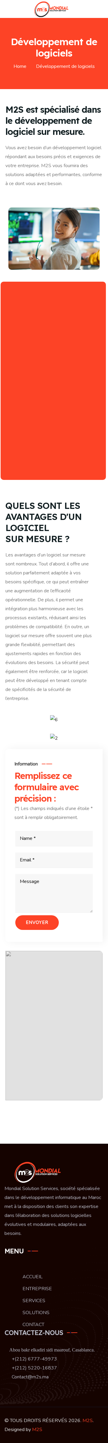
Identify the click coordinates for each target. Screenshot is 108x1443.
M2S (87, 1420)
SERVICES (33, 1300)
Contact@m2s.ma (29, 1377)
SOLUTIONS (36, 1312)
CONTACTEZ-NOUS (33, 1332)
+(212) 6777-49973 (33, 1359)
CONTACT (33, 1324)
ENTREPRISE (37, 1288)
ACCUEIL (32, 1276)
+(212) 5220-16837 (33, 1368)
